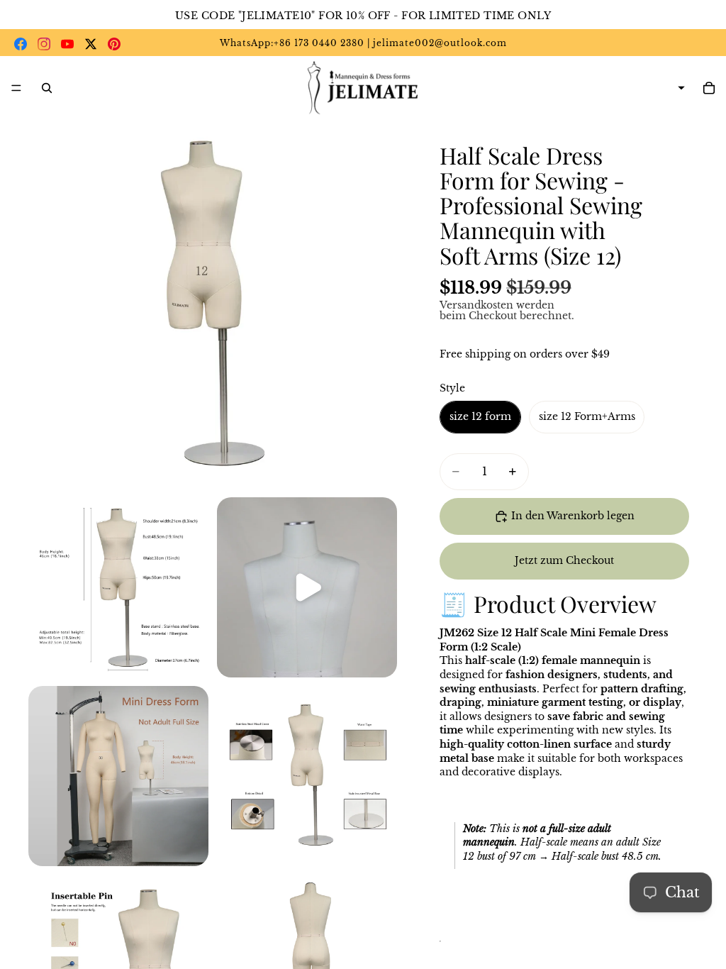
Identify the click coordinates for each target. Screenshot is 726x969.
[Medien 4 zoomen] (118, 776)
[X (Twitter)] (90, 44)
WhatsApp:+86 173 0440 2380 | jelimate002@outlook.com (363, 43)
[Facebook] (20, 44)
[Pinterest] (114, 44)
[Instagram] (44, 44)
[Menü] (16, 88)
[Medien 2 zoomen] (118, 587)
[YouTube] (67, 44)
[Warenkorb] (709, 88)
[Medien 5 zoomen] (307, 776)
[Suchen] (46, 88)
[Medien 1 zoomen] (212, 304)
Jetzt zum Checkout (564, 560)
